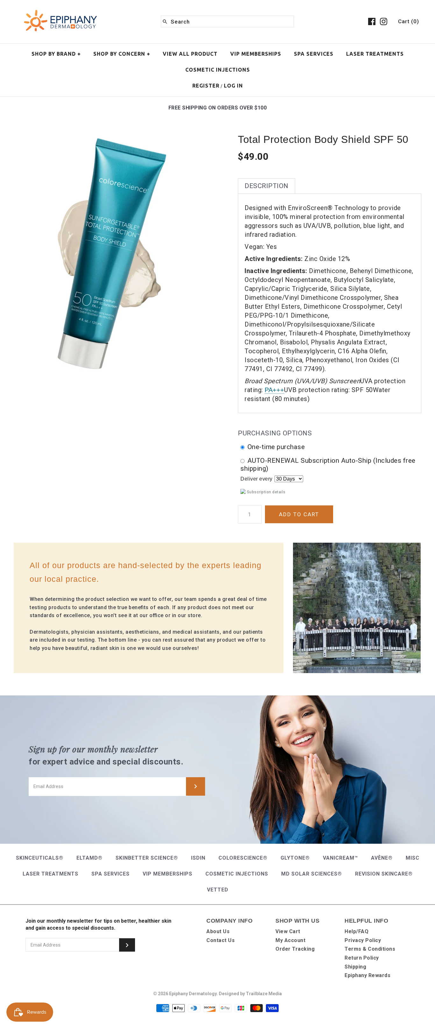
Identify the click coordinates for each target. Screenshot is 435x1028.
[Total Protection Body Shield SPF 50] (105, 137)
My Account (290, 940)
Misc (412, 858)
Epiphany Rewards (367, 975)
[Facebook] (371, 21)
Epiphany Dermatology (193, 993)
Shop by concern (121, 54)
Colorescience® (242, 858)
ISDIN (198, 858)
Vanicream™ (340, 858)
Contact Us (220, 940)
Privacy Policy (363, 940)
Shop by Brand (56, 54)
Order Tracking (295, 949)
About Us (218, 931)
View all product (190, 54)
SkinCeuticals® (39, 858)
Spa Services (313, 54)
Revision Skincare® (384, 874)
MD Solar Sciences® (311, 874)
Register (205, 85)
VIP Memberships (255, 54)
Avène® (382, 858)
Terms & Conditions (370, 949)
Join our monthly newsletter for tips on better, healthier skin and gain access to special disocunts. (98, 924)
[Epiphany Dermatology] (60, 10)
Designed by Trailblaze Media (250, 993)
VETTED (217, 890)
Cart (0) (408, 21)
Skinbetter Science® (147, 858)
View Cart (287, 931)
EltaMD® (89, 858)
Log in (233, 85)
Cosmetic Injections (217, 70)
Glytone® (295, 858)
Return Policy (362, 958)
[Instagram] (383, 21)
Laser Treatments (375, 54)
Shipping (355, 967)
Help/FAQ (356, 931)
